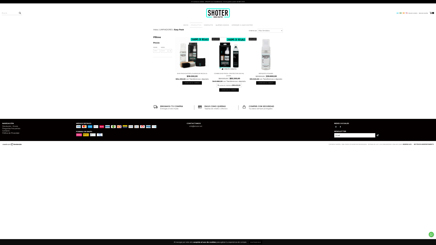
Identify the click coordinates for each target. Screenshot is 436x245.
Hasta (163, 47)
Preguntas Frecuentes (11, 128)
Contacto (208, 25)
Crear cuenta (412, 13)
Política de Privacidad (10, 133)
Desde (155, 47)
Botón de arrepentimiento (424, 144)
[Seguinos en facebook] (340, 127)
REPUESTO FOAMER (266, 73)
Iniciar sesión (423, 13)
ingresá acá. (407, 144)
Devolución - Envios (10, 126)
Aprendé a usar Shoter (242, 25)
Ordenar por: (253, 30)
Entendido (255, 242)
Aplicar (170, 51)
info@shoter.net (195, 126)
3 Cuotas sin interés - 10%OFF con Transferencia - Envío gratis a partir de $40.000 (218, 1)
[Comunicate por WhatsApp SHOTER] (431, 234)
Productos (196, 25)
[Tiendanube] (12, 145)
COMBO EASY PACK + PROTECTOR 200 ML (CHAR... (229, 75)
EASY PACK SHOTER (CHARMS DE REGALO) (192, 73)
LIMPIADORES (166, 30)
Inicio (185, 25)
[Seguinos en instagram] (336, 127)
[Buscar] (20, 13)
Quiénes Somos (222, 25)
